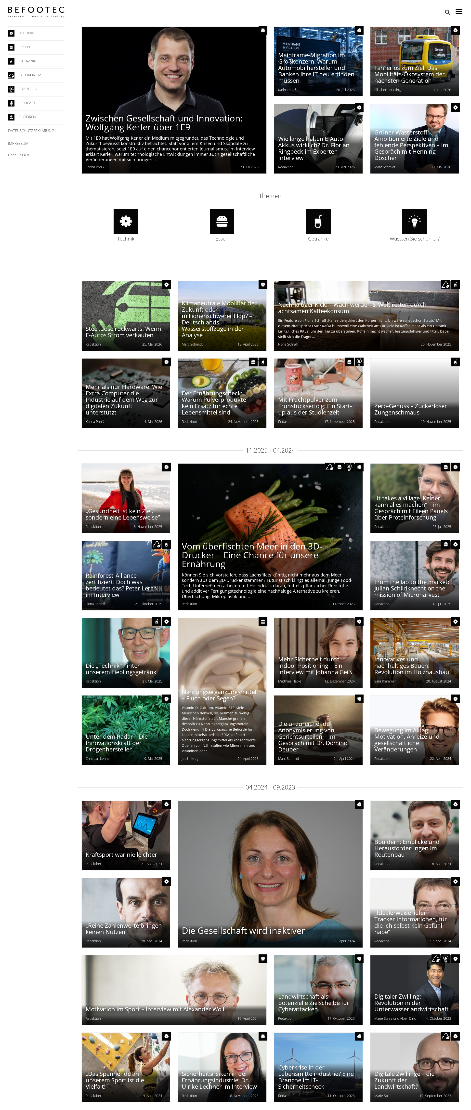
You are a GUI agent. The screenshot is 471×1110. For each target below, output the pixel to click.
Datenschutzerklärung (31, 130)
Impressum (18, 143)
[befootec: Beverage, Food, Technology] (36, 12)
